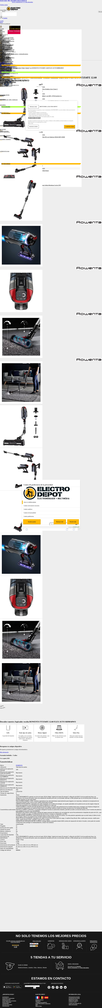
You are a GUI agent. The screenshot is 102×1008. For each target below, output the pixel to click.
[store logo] (13, 10)
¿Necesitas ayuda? (8, 994)
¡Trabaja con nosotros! (41, 1002)
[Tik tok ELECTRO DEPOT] (53, 987)
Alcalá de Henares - (23, 967)
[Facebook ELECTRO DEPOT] (57, 987)
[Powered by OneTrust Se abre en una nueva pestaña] (73, 527)
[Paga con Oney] (34, 946)
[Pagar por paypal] (31, 946)
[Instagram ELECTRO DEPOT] (49, 987)
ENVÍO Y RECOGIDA (73, 964)
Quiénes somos (4, 4)
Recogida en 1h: (78, 967)
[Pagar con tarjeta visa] (31, 944)
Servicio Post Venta (7, 1004)
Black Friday (39, 1006)
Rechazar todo (59, 521)
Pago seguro (37, 941)
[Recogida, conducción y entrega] (59, 969)
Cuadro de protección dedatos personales (75, 1004)
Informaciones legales (74, 997)
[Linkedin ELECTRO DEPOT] (61, 987)
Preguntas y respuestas (8, 998)
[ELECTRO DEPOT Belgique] (42, 998)
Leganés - (30, 967)
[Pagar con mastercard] (34, 944)
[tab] (51, 502)
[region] (51, 115)
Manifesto (38, 1001)
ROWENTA (19, 765)
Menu (1, 22)
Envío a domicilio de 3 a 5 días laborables (22, 2)
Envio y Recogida (6, 1002)
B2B (37, 1004)
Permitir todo (73, 521)
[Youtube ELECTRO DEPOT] (65, 987)
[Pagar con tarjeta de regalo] (36, 946)
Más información (4, 752)
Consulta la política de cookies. (34, 117)
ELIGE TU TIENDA (23, 965)
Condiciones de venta (74, 998)
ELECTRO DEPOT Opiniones (43, 1003)
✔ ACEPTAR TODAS (69, 126)
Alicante (45, 967)
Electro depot (40, 994)
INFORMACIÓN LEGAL (75, 994)
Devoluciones (5, 1005)
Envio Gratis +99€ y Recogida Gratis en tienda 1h (13, 0)
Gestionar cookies (73, 1002)
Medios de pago (6, 999)
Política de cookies (73, 1000)
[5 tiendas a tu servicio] (9, 970)
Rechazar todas (33, 106)
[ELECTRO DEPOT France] (37, 998)
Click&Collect (5, 1003)
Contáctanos (5, 997)
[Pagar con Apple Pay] (36, 944)
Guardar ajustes (32, 521)
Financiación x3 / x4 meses (9, 1000)
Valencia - (39, 967)
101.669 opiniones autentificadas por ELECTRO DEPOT (15, 941)
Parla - (35, 967)
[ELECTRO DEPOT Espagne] (46, 998)
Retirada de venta (73, 999)
